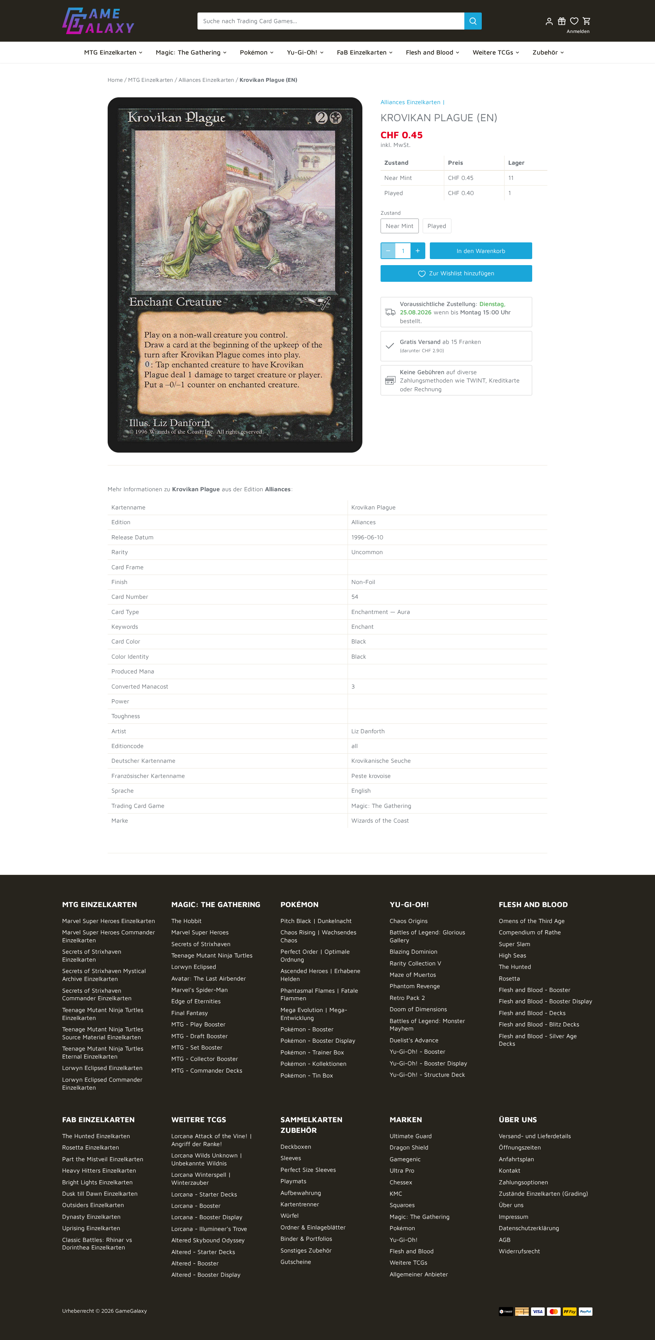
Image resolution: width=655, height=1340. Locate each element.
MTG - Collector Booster (204, 1058)
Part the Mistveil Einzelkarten (102, 1159)
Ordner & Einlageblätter (313, 1227)
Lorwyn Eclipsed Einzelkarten (102, 1067)
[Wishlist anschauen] (574, 21)
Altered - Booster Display (206, 1274)
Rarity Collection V (415, 963)
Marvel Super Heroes (200, 932)
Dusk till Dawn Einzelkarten (100, 1193)
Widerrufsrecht (519, 1251)
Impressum (513, 1216)
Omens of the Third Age (532, 920)
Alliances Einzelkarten (410, 101)
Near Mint (400, 225)
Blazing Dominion (413, 951)
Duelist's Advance (414, 1040)
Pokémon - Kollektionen (313, 1063)
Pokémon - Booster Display (318, 1040)
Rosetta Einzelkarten (90, 1147)
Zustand (391, 212)
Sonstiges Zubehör (306, 1250)
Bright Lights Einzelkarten (97, 1182)
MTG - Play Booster (198, 1024)
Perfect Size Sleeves (308, 1169)
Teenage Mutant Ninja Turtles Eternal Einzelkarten (102, 1052)
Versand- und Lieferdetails (535, 1135)
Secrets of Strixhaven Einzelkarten (91, 955)
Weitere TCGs (408, 1262)
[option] (235, 271)
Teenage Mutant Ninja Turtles (211, 955)
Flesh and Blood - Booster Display (545, 1001)
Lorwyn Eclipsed (193, 966)
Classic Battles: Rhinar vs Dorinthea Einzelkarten (97, 1243)
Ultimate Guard (411, 1135)
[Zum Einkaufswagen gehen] (586, 21)
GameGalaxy (131, 1310)
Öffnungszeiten (520, 1147)
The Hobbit (186, 920)
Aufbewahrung (300, 1192)
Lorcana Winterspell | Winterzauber (201, 1178)
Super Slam (514, 943)
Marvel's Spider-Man (199, 989)
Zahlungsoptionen (523, 1182)
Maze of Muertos (413, 974)
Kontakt (509, 1170)
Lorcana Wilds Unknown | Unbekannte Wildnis (206, 1159)
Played (437, 225)
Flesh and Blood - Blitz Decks (539, 1024)
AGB (505, 1239)
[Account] (549, 21)
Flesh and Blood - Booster (534, 989)
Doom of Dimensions (418, 1009)
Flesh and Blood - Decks (532, 1012)
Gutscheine (295, 1261)
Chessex (401, 1182)
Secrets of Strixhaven (200, 943)
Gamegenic (405, 1159)
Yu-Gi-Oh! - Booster (417, 1051)
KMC (396, 1193)
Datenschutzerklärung (529, 1227)
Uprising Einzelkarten (91, 1227)
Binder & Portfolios (306, 1238)
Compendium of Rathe (530, 932)
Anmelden (578, 31)
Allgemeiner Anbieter (419, 1274)
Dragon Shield (409, 1147)
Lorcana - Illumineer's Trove (209, 1228)
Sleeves (290, 1157)
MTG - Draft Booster (199, 1035)
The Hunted (515, 966)
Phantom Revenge (415, 985)
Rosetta (509, 978)
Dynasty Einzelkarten (91, 1216)
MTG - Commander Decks (206, 1070)
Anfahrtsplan (516, 1159)
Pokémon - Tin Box (306, 1075)
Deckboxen (295, 1146)
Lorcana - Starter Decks (204, 1194)
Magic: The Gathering (420, 1216)
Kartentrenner (299, 1204)
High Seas (512, 955)
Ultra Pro (402, 1170)
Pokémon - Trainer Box (312, 1052)
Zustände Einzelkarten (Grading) (543, 1193)
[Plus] (418, 251)
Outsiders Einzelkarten (93, 1204)
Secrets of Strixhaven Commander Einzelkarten (97, 994)
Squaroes (402, 1204)
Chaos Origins (409, 920)
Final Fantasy (189, 1012)
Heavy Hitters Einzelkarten (99, 1170)
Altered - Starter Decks (203, 1251)
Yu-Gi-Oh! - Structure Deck (427, 1074)
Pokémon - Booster (307, 1029)
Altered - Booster (195, 1263)
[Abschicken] (473, 21)
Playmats (293, 1181)
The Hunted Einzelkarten (96, 1135)
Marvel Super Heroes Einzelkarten (108, 920)
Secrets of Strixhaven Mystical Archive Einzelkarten (104, 974)
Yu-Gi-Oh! (404, 1239)
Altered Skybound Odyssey (208, 1240)
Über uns (511, 1204)
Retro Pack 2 (407, 997)
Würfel (289, 1215)
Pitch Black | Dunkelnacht (316, 920)
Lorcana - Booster (196, 1205)
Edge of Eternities (196, 1001)
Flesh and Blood (412, 1251)
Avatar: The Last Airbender (208, 978)
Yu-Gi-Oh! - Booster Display (428, 1063)
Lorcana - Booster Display (207, 1216)
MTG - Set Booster (197, 1047)
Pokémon (402, 1227)
